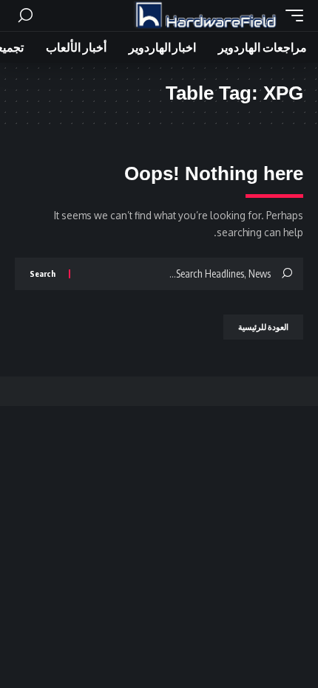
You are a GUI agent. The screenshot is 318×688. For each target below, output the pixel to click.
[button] (290, 15)
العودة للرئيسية (263, 326)
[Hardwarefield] (205, 15)
